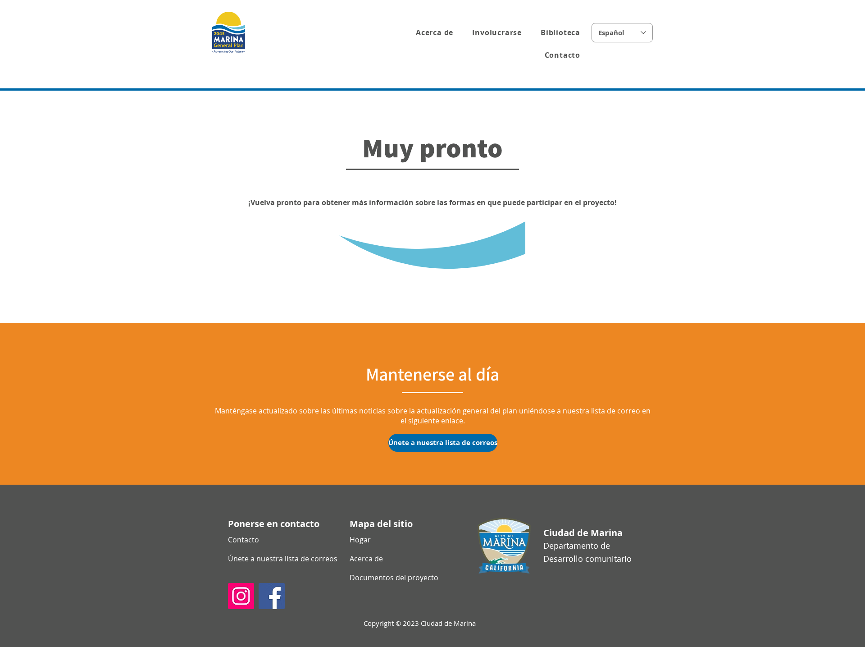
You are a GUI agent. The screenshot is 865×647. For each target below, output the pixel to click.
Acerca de (366, 559)
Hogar (360, 540)
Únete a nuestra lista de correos (259, 559)
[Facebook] (272, 596)
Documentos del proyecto (381, 578)
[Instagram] (241, 596)
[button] (493, 32)
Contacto (243, 540)
